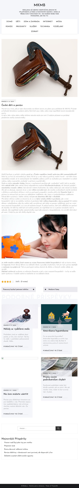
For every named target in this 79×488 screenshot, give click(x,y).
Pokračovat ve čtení (13, 346)
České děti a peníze (12, 105)
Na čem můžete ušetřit (16, 394)
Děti (18, 21)
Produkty (21, 26)
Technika (45, 26)
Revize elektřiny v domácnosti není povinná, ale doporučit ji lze (28, 452)
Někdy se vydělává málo (17, 329)
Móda (59, 21)
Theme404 (55, 486)
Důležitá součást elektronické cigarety (18, 456)
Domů (9, 21)
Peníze (9, 26)
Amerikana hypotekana (55, 331)
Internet (48, 21)
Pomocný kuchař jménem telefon (15, 289)
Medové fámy (53, 289)
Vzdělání (58, 26)
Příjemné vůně (9, 446)
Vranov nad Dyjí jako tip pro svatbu (18, 442)
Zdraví (34, 31)
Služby (33, 26)
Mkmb (39, 5)
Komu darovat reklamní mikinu (16, 449)
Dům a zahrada (32, 21)
